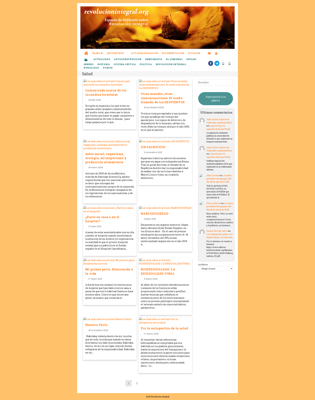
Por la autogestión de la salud (164, 328)
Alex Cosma (212, 175)
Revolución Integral (171, 64)
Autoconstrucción (128, 59)
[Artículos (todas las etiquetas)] (88, 60)
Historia (103, 64)
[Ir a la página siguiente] (145, 383)
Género (89, 64)
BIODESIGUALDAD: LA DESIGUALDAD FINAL (158, 271)
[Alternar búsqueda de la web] (222, 53)
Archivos (203, 264)
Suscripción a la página (216, 98)
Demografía (153, 59)
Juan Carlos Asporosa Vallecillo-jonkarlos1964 (219, 121)
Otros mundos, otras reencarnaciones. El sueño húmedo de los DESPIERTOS (163, 98)
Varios (108, 67)
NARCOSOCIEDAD (154, 213)
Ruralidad (91, 67)
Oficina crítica (125, 64)
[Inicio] (86, 50)
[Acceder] (216, 51)
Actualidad (101, 59)
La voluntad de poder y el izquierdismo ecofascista (219, 236)
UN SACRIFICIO (153, 147)
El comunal (174, 59)
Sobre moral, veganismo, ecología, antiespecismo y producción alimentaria (106, 158)
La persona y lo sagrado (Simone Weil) (218, 127)
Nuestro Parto (96, 325)
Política (146, 64)
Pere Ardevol (213, 203)
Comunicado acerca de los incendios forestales (105, 92)
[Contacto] (209, 51)
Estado (191, 59)
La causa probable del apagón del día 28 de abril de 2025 (218, 178)
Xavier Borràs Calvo (216, 230)
